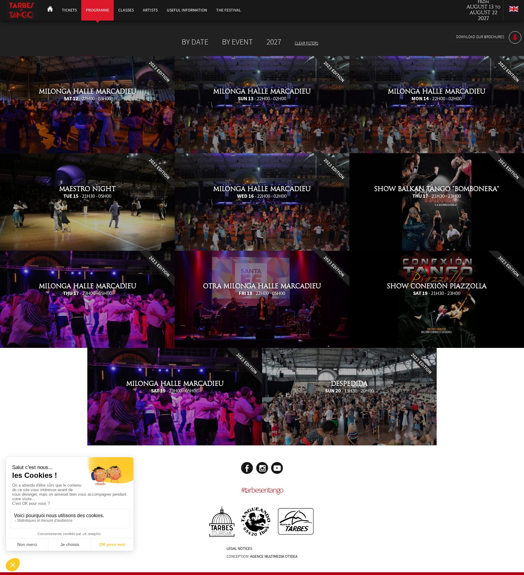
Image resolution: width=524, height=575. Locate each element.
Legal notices (239, 548)
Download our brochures (480, 37)
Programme (97, 10)
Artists (150, 10)
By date (195, 42)
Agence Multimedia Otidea (273, 556)
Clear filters (306, 43)
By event (237, 42)
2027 (274, 42)
